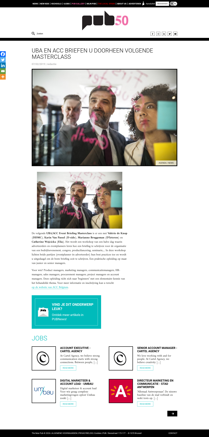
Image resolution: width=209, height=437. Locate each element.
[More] (3, 77)
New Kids (44, 4)
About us (122, 4)
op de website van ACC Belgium (50, 287)
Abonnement (162, 4)
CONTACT (172, 433)
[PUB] (105, 23)
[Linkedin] (3, 65)
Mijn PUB (91, 4)
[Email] (3, 71)
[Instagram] (158, 34)
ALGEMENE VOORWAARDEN (64, 433)
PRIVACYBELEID (85, 433)
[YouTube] (175, 34)
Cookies (97, 433)
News (35, 4)
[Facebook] (153, 34)
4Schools (56, 4)
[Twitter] (170, 34)
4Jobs (67, 4)
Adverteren (135, 4)
